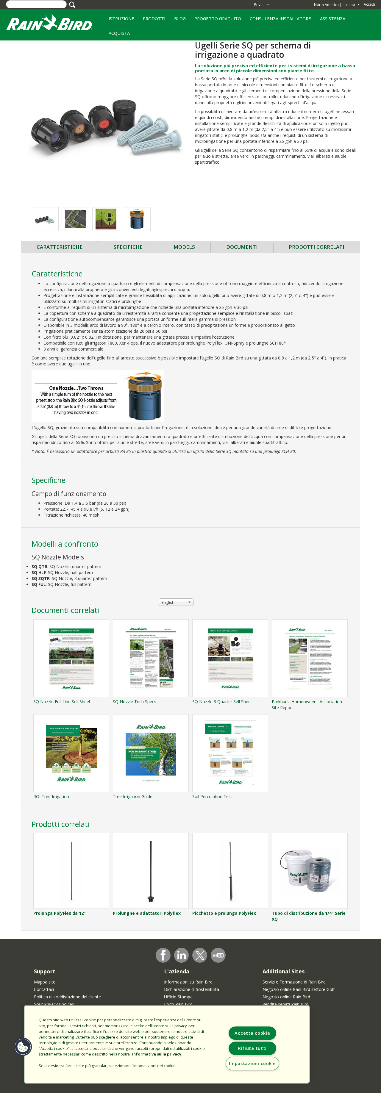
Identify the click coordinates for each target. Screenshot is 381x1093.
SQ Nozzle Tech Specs (134, 701)
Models (184, 246)
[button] (105, 120)
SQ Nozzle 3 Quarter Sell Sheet (222, 701)
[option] (45, 219)
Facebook (163, 955)
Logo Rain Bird (178, 1004)
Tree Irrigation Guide (132, 796)
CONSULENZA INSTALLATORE (278, 20)
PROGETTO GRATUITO (215, 20)
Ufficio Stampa (178, 997)
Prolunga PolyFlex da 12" (59, 913)
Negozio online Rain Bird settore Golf (299, 989)
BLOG (180, 18)
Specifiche (128, 246)
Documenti (242, 246)
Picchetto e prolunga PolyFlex (224, 913)
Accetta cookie (252, 1033)
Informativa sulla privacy (156, 1054)
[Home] (55, 23)
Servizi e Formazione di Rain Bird (294, 982)
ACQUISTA (119, 33)
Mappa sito (45, 982)
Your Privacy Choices (54, 1004)
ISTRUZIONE (119, 20)
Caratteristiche (59, 246)
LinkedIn (181, 955)
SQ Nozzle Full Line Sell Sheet (61, 701)
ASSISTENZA (332, 18)
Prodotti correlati (316, 246)
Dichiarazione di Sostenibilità (191, 989)
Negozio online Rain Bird (286, 997)
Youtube (218, 955)
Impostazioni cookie (252, 1063)
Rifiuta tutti (252, 1048)
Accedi (369, 4)
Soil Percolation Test (212, 796)
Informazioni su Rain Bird (188, 982)
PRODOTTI (151, 20)
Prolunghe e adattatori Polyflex (147, 913)
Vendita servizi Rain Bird (285, 1004)
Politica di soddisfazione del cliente (67, 997)
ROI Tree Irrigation (51, 796)
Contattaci (44, 989)
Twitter (200, 955)
